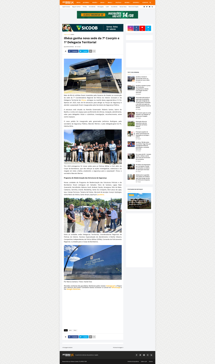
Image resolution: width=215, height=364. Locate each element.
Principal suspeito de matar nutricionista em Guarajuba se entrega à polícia (142, 134)
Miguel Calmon (76, 6)
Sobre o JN (144, 361)
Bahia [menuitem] (102, 2)
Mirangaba (101, 6)
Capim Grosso (66, 6)
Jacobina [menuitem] (86, 2)
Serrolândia (92, 6)
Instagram (110, 286)
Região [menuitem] (94, 2)
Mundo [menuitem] (127, 2)
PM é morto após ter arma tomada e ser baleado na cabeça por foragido (143, 114)
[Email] (90, 51)
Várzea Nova (123, 6)
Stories (151, 361)
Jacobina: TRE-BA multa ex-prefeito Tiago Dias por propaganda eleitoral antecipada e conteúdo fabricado (143, 145)
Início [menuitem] (78, 2)
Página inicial (67, 34)
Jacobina (101, 195)
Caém (107, 6)
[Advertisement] (93, 309)
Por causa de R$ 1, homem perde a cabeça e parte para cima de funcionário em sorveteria (143, 156)
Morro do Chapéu (133, 6)
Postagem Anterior (67, 347)
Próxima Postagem (118, 347)
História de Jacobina (133, 361)
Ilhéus (83, 100)
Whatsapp (115, 287)
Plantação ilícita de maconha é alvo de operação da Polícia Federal (141, 124)
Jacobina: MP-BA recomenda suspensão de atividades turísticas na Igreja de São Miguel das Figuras (138, 201)
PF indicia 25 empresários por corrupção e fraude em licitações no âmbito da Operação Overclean (143, 167)
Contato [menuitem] (145, 2)
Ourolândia (114, 6)
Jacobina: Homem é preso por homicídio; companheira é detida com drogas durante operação (143, 89)
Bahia (72, 34)
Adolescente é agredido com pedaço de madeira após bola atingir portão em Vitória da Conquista (143, 177)
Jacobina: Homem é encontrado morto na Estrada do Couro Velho (142, 78)
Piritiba (85, 6)
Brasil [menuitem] (110, 2)
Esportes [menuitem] (136, 2)
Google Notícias (73, 289)
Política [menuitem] (118, 2)
